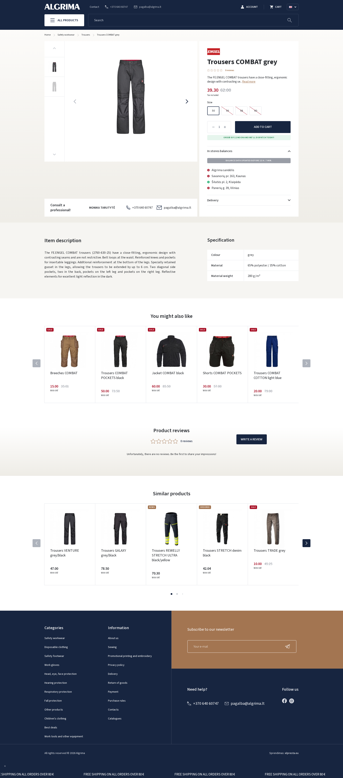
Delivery (113, 674)
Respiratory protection (58, 692)
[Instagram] (292, 701)
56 (227, 111)
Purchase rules (117, 701)
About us (113, 638)
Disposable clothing (56, 647)
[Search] (290, 20)
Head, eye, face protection (60, 674)
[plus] (225, 127)
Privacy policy (116, 665)
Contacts (113, 710)
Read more (248, 82)
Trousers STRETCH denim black (222, 553)
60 (255, 111)
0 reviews (229, 70)
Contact (94, 7)
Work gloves (51, 665)
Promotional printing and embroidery (130, 656)
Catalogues (114, 719)
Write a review (251, 439)
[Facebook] (285, 700)
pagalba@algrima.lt (177, 207)
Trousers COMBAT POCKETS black (114, 375)
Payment (113, 692)
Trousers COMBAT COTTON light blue (267, 375)
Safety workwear (54, 638)
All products (68, 20)
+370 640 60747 (142, 207)
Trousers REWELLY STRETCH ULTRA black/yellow (166, 555)
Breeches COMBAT (64, 373)
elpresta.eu (292, 753)
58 (241, 111)
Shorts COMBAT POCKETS (222, 373)
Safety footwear (54, 656)
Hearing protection (55, 683)
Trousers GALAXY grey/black (113, 553)
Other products (53, 710)
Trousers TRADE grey (269, 550)
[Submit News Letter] (288, 646)
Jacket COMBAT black (168, 373)
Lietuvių (294, 12)
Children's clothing (55, 719)
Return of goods (117, 683)
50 (213, 111)
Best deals (50, 728)
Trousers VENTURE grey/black (64, 553)
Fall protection (53, 701)
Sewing (112, 647)
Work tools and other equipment (63, 736)
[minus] (213, 127)
